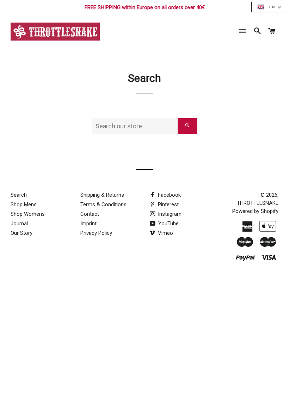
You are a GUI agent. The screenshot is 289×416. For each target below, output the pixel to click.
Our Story (21, 233)
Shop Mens (24, 204)
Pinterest (167, 204)
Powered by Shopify (255, 211)
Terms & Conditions (103, 204)
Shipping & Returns (102, 195)
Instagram (169, 214)
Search (19, 195)
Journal (19, 223)
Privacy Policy (96, 233)
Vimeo (164, 233)
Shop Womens (28, 214)
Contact (89, 214)
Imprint (88, 223)
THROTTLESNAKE (257, 203)
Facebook (168, 195)
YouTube (168, 223)
